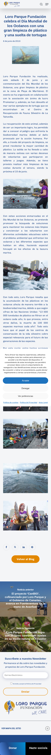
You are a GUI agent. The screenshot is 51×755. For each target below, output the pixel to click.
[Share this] (6, 547)
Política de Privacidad (28, 402)
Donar (13, 747)
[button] (46, 4)
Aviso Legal (43, 402)
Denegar (25, 388)
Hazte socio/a (38, 747)
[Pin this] (32, 547)
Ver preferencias (25, 396)
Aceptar (25, 380)
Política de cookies (10, 402)
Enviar (25, 691)
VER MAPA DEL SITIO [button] (11, 728)
